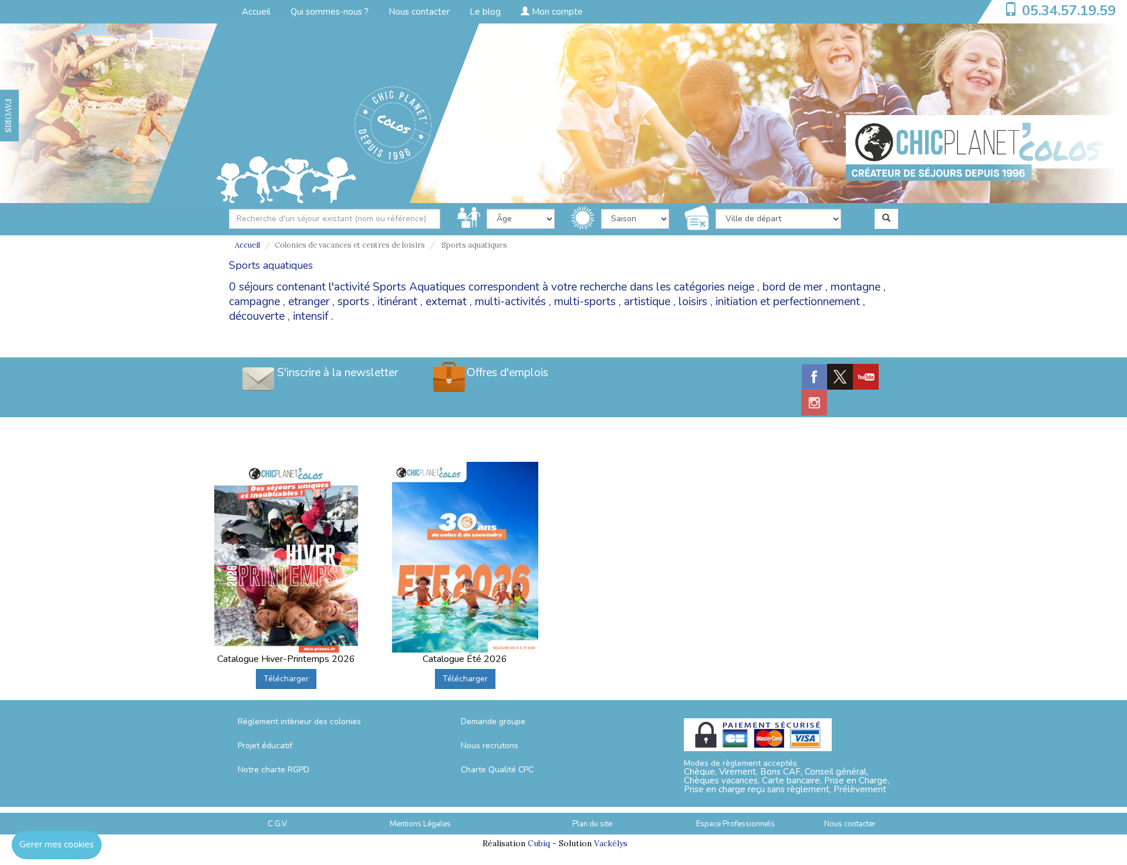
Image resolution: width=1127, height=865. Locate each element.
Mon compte (556, 12)
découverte (257, 316)
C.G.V (277, 824)
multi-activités (510, 301)
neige (741, 287)
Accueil (256, 12)
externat (446, 301)
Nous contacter (419, 12)
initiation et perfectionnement (788, 301)
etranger (308, 301)
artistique (647, 301)
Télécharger (286, 678)
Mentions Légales (420, 824)
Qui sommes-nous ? (330, 12)
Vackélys (610, 843)
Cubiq (539, 843)
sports (353, 301)
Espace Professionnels (735, 824)
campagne (254, 301)
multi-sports (585, 301)
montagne (855, 287)
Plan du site (592, 824)
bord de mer (792, 287)
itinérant (397, 301)
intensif (310, 316)
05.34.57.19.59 (1069, 10)
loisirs (693, 301)
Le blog (485, 12)
